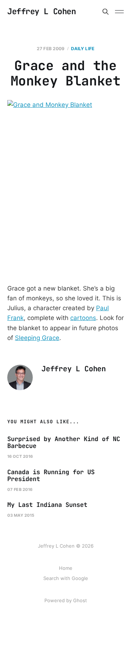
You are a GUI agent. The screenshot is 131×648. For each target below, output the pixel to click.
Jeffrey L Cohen (41, 12)
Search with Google (65, 578)
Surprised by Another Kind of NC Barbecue (63, 442)
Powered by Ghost (65, 600)
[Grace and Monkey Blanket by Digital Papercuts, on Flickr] (65, 187)
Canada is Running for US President (51, 475)
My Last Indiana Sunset (47, 505)
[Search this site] (105, 11)
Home (65, 568)
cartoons (83, 317)
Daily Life (82, 48)
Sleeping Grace (37, 337)
